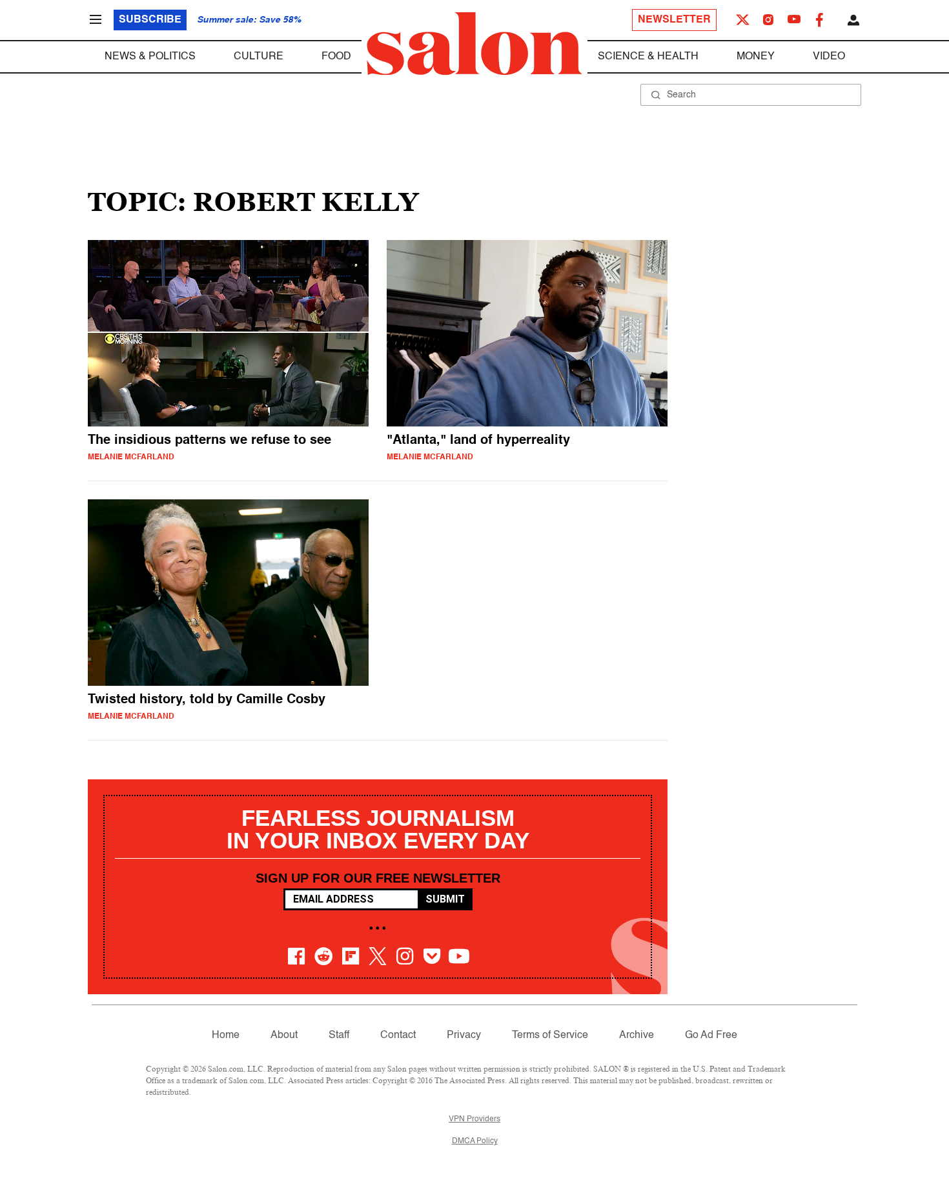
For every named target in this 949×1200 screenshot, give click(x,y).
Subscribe (150, 20)
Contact (398, 1035)
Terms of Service (550, 1035)
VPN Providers (474, 1119)
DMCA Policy (475, 1141)
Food (336, 57)
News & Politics (150, 57)
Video (829, 57)
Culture (258, 57)
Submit (445, 899)
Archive (636, 1035)
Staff (339, 1035)
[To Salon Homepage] (474, 44)
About (284, 1035)
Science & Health (648, 57)
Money (756, 57)
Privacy (464, 1035)
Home (226, 1035)
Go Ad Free (711, 1035)
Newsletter (674, 20)
